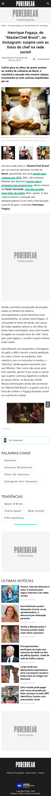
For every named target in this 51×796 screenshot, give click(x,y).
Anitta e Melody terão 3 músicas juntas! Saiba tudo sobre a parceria (33, 629)
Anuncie (41, 773)
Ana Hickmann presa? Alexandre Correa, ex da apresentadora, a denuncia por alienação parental (33, 612)
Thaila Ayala (12, 510)
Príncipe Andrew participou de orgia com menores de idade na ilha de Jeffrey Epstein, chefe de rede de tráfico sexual (34, 652)
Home (3, 25)
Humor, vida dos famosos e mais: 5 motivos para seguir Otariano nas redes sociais (35, 591)
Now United (36, 510)
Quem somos (31, 773)
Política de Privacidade (15, 773)
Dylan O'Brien (13, 503)
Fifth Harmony (14, 517)
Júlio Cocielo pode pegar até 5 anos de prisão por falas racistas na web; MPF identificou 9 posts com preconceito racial (34, 693)
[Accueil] (25, 3)
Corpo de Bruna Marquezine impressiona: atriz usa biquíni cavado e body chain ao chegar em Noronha (34, 672)
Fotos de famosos (16, 474)
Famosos (10, 460)
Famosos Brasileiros (18, 467)
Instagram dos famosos (21, 481)
